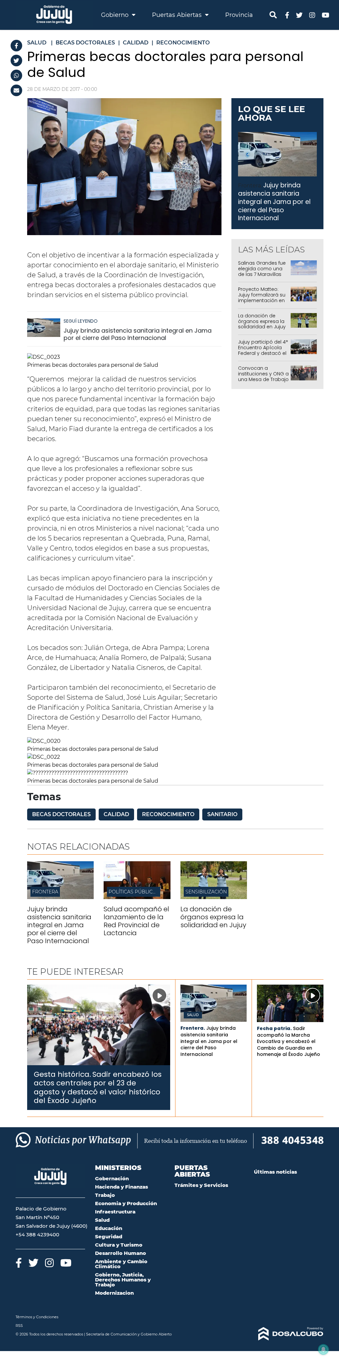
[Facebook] (16, 45)
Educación (108, 1228)
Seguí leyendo (81, 321)
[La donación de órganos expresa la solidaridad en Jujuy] (213, 897)
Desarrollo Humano (120, 1253)
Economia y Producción (126, 1203)
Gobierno (115, 15)
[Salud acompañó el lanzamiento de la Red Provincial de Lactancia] (137, 897)
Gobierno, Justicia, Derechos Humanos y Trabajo (123, 1279)
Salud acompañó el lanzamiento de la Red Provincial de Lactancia (136, 921)
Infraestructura (115, 1211)
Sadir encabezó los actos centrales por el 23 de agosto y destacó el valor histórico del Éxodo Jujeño (98, 1087)
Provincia (239, 15)
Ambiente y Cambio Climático (121, 1263)
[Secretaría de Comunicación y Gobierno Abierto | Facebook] (287, 14)
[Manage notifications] (323, 1349)
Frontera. (250, 185)
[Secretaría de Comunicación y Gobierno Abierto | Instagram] (312, 14)
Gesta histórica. (62, 1074)
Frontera (45, 892)
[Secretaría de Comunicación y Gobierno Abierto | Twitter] (299, 14)
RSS (19, 1325)
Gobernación (112, 1178)
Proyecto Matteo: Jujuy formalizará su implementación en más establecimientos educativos (261, 303)
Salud (193, 1015)
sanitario (222, 814)
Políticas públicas (134, 892)
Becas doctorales (61, 814)
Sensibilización (206, 892)
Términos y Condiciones (37, 1317)
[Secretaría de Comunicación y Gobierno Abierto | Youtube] (325, 14)
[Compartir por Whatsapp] (16, 75)
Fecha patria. (274, 1028)
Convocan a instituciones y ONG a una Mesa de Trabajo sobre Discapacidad (263, 376)
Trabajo (105, 1195)
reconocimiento (168, 814)
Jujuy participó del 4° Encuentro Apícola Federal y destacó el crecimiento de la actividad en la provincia (263, 356)
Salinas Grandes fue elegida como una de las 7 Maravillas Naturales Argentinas (262, 271)
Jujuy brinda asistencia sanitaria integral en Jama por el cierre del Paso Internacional (138, 334)
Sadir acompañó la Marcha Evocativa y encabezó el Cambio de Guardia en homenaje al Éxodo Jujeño (288, 1041)
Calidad (116, 814)
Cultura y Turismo (118, 1245)
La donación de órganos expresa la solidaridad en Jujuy (262, 321)
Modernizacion (114, 1293)
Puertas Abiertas (177, 15)
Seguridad (108, 1236)
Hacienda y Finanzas (121, 1187)
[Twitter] (16, 60)
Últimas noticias (275, 1172)
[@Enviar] (16, 90)
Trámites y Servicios (201, 1185)
